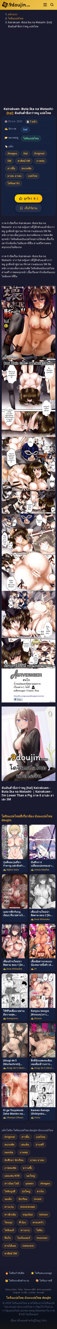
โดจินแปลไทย (15, 18)
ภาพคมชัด (10, 1168)
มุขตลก (29, 1183)
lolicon (43, 1214)
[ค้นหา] (52, 5)
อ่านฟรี (40, 1144)
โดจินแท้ (9, 1230)
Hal (25, 153)
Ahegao (12, 153)
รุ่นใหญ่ (26, 1191)
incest (37, 1199)
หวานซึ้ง (27, 1168)
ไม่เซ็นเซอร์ (23, 1238)
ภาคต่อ (40, 161)
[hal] (9, 113)
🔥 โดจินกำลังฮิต (14, 1273)
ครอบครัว (38, 1222)
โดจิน (39, 1230)
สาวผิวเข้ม (10, 1214)
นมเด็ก (8, 1199)
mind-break (27, 1207)
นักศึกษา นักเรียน (13, 1160)
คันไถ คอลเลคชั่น (44, 1289)
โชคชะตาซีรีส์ (29, 1289)
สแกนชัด (26, 168)
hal (25, 129)
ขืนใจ (7, 1238)
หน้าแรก (12, 14)
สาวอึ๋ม (11, 168)
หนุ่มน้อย (28, 1214)
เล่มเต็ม (25, 1144)
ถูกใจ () (31, 198)
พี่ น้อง (22, 1222)
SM (9, 161)
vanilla (8, 1152)
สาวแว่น (9, 1207)
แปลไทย (32, 176)
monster (42, 1238)
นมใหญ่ (30, 1175)
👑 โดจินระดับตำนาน (17, 1280)
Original (39, 153)
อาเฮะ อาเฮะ (14, 176)
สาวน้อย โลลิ (11, 1183)
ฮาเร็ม (40, 1191)
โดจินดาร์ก (13, 183)
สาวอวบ (25, 1230)
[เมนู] (45, 4)
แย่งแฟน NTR (12, 1175)
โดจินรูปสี (9, 1191)
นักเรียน (23, 1199)
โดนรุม (8, 1222)
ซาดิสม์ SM (24, 161)
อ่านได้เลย (10, 1245)
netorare (28, 1245)
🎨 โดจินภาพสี (44, 1280)
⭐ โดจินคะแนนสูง (41, 1273)
